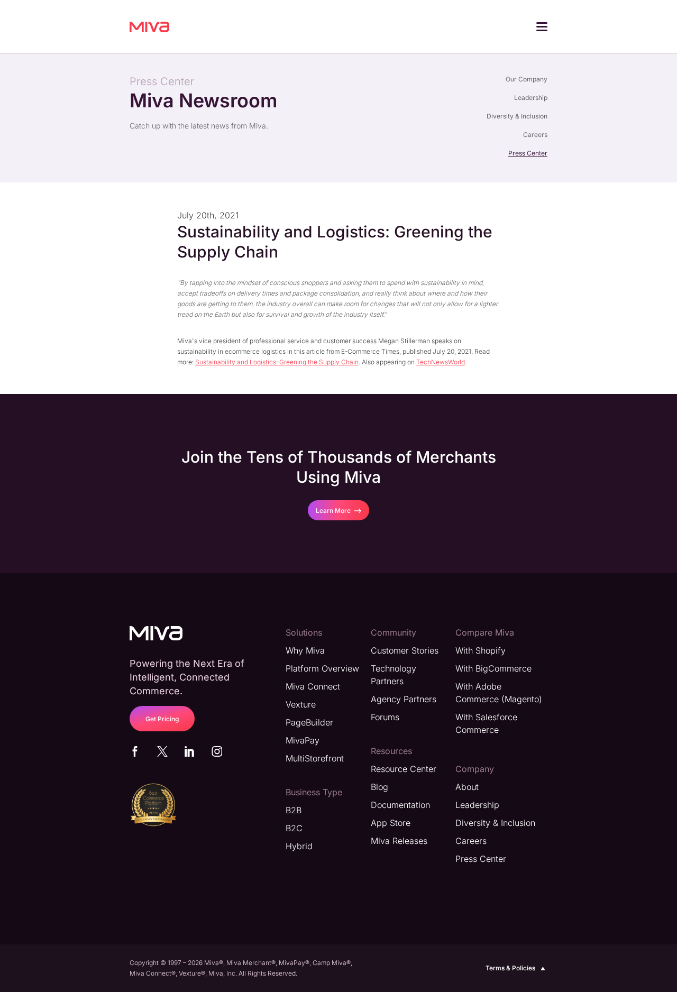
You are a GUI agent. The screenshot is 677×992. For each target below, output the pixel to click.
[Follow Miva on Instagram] (217, 753)
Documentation (400, 805)
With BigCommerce (493, 668)
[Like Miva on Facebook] (135, 753)
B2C (294, 828)
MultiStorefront (315, 758)
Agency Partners (403, 699)
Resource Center (403, 769)
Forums (385, 717)
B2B (293, 810)
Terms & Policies (510, 968)
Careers (535, 135)
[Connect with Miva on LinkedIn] (189, 753)
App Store (390, 823)
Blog (379, 787)
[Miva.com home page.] (149, 26)
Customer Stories (404, 650)
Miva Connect (313, 686)
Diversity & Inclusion (517, 116)
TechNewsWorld (440, 362)
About (467, 787)
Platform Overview (322, 668)
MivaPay (302, 740)
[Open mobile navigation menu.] (541, 28)
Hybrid (299, 846)
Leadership (530, 98)
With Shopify (480, 650)
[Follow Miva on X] (162, 753)
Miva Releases (399, 840)
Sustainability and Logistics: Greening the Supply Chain (277, 362)
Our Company (526, 79)
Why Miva (305, 650)
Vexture (301, 704)
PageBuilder (309, 722)
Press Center (527, 153)
